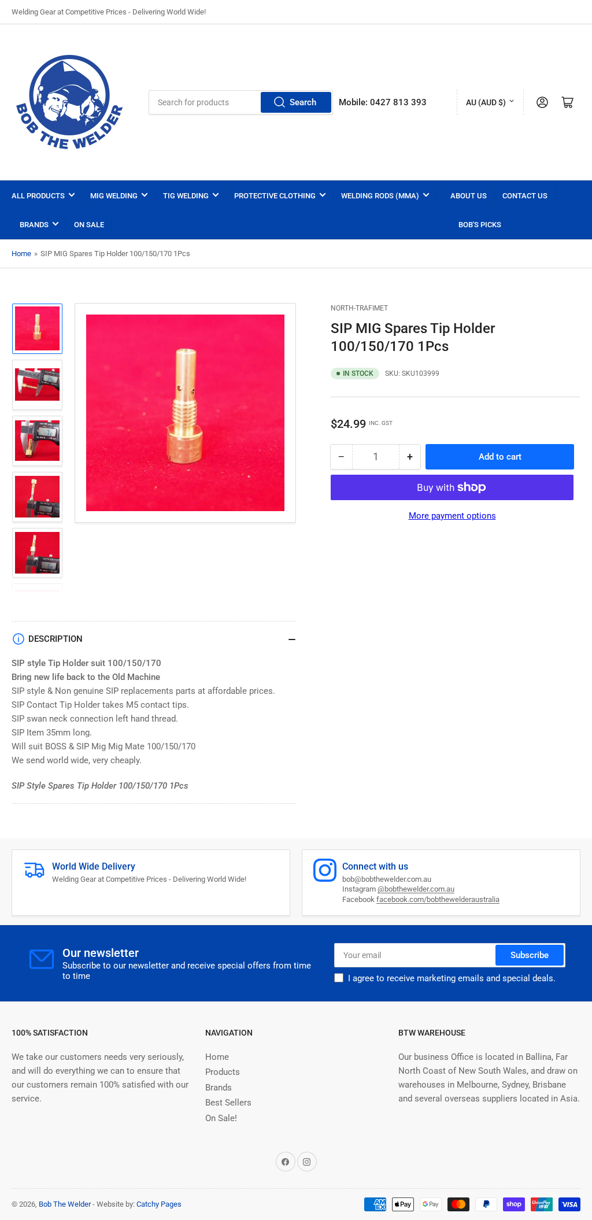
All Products (38, 195)
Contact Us (524, 195)
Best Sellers (228, 1102)
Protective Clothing (275, 195)
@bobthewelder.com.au (416, 889)
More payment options (452, 516)
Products (222, 1072)
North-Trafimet (359, 308)
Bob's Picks (479, 224)
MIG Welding (114, 195)
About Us (468, 195)
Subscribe (529, 955)
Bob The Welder (65, 1204)
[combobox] (241, 102)
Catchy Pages (159, 1204)
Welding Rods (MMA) (380, 195)
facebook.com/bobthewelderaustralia (438, 899)
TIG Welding (186, 195)
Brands (34, 224)
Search (303, 102)
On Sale (89, 224)
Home (21, 253)
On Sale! (221, 1118)
